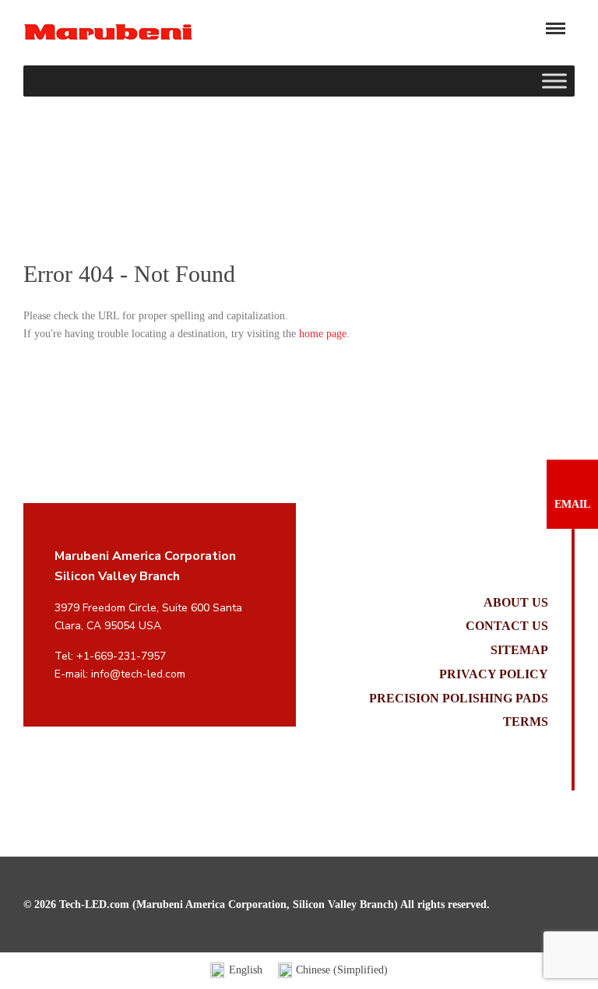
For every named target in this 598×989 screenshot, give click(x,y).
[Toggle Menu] (554, 81)
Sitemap (519, 649)
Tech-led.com (108, 31)
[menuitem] (236, 971)
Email (572, 504)
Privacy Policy (493, 674)
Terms (525, 721)
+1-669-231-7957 (121, 656)
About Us (516, 602)
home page (322, 334)
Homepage (47, 200)
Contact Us (507, 625)
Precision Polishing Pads (458, 698)
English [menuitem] (245, 970)
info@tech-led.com (138, 674)
